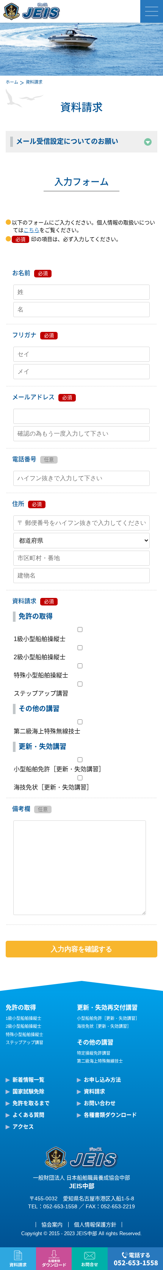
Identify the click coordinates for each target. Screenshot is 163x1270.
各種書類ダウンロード (110, 1115)
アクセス (23, 1127)
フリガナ (24, 335)
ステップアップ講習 (41, 693)
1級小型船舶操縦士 (40, 639)
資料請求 (18, 1258)
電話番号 (24, 459)
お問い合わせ (90, 1258)
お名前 (21, 273)
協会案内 (52, 1224)
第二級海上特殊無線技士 (47, 731)
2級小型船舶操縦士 (40, 657)
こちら (31, 230)
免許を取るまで (31, 1103)
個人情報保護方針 (95, 1224)
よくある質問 (28, 1115)
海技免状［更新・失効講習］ (53, 787)
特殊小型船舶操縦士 (41, 675)
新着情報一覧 (28, 1080)
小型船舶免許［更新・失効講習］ (59, 769)
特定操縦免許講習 (93, 1053)
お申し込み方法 (102, 1080)
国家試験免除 (28, 1091)
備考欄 (21, 809)
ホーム (12, 82)
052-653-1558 (135, 1258)
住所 (18, 504)
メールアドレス (33, 397)
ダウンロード (54, 1258)
